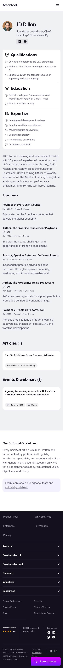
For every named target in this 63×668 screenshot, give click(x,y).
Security (38, 601)
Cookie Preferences (12, 601)
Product (7, 546)
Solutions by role (12, 555)
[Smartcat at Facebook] (48, 632)
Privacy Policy (9, 607)
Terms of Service (42, 607)
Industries (8, 582)
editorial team (40, 483)
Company (8, 573)
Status (5, 613)
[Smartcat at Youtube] (53, 637)
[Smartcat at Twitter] (48, 637)
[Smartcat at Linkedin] (53, 632)
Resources (9, 590)
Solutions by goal (13, 564)
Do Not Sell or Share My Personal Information (36, 654)
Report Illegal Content (44, 613)
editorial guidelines (16, 487)
